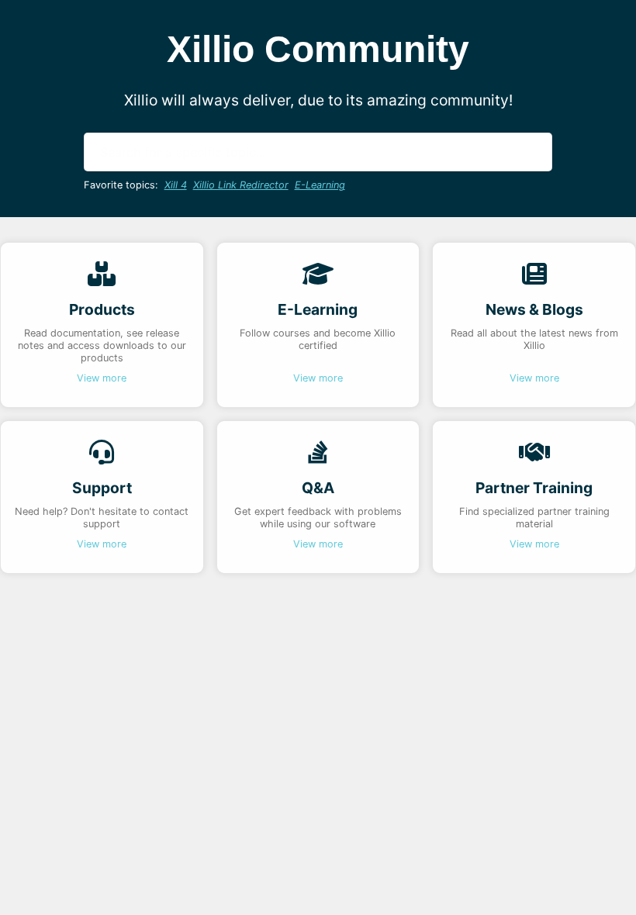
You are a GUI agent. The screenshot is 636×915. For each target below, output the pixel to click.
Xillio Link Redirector (241, 185)
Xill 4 (175, 185)
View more (101, 378)
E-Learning (320, 185)
